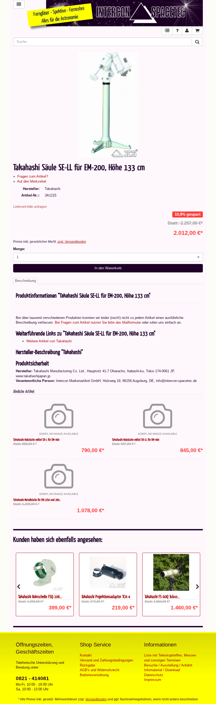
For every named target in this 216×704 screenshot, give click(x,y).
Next (197, 586)
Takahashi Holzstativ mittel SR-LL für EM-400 (135, 439)
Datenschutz (153, 675)
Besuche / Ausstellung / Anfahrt (168, 665)
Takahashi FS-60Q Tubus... (99, 596)
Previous (18, 586)
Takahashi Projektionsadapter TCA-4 (42, 596)
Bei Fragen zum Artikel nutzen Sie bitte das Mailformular (98, 322)
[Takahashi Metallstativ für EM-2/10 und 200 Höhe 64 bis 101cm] (58, 479)
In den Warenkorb (108, 268)
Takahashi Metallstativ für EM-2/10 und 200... (37, 500)
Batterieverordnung (94, 675)
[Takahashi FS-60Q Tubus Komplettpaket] (108, 572)
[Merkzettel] (167, 30)
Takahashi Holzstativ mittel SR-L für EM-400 (36, 439)
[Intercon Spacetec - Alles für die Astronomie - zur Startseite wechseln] (124, 13)
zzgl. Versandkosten (71, 242)
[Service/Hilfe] (177, 30)
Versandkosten (96, 699)
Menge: (19, 249)
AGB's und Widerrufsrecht (99, 670)
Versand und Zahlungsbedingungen (106, 660)
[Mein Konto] (187, 30)
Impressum (152, 680)
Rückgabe (87, 665)
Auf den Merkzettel (31, 181)
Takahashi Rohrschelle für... (163, 596)
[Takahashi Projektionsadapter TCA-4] (44, 572)
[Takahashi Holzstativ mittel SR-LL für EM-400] (157, 419)
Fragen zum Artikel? (32, 176)
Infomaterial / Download (162, 670)
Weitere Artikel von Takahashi (49, 341)
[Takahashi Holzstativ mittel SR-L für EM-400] (58, 419)
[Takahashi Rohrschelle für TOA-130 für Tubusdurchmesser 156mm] (171, 572)
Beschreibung (25, 281)
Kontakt (86, 655)
